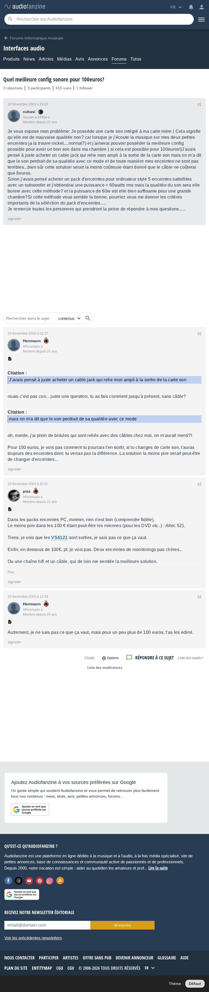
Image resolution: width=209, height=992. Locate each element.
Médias (64, 59)
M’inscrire (122, 925)
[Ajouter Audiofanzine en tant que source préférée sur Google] (30, 809)
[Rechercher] (87, 318)
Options (113, 658)
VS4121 (59, 537)
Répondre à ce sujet (154, 657)
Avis (79, 59)
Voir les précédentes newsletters (33, 938)
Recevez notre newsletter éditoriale (39, 912)
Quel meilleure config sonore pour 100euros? (53, 79)
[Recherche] (10, 19)
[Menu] (201, 19)
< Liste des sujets (191, 658)
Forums (119, 59)
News (29, 59)
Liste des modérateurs (104, 668)
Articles (46, 59)
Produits (11, 59)
